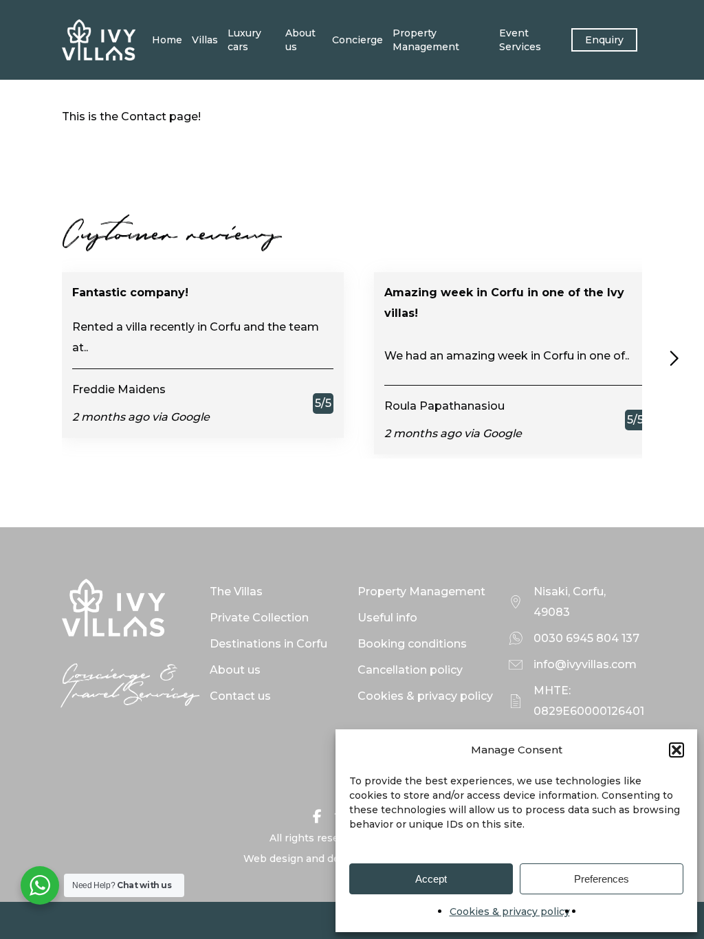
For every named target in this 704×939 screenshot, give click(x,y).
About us (300, 40)
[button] (676, 750)
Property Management (426, 40)
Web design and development (318, 858)
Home (167, 40)
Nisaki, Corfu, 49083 (570, 602)
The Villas (236, 591)
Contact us (240, 696)
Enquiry (604, 40)
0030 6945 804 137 (586, 638)
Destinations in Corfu (268, 643)
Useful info (387, 617)
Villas (205, 40)
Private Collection (259, 617)
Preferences (601, 879)
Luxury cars (244, 40)
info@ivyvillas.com (585, 664)
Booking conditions (412, 643)
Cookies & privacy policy (510, 911)
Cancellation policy (410, 669)
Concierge (357, 40)
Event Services (520, 40)
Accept (431, 879)
